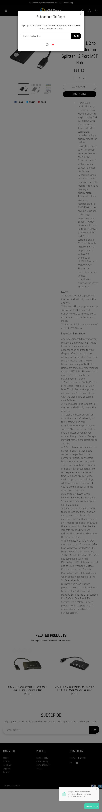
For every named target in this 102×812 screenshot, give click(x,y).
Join (76, 36)
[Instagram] (47, 44)
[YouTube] (53, 44)
